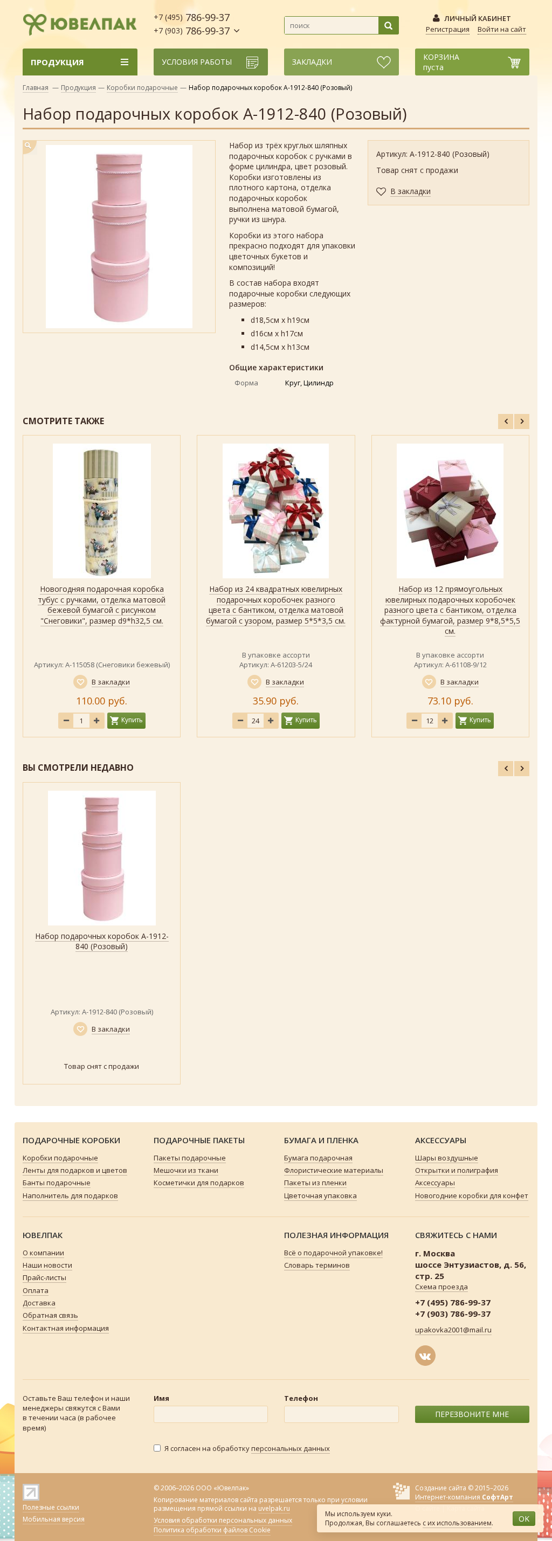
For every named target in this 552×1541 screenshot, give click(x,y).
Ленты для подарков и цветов (75, 1170)
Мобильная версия (54, 1519)
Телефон (301, 1398)
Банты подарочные (57, 1182)
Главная (36, 87)
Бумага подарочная (318, 1158)
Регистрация (448, 29)
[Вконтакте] (425, 1355)
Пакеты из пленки (315, 1182)
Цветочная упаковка (320, 1195)
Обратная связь (50, 1315)
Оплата (36, 1290)
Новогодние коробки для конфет (471, 1195)
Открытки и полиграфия (456, 1170)
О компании (43, 1252)
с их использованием (457, 1523)
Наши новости (47, 1265)
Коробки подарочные (142, 87)
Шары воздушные (446, 1158)
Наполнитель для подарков (70, 1195)
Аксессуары (435, 1182)
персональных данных (290, 1448)
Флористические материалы (333, 1170)
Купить (132, 719)
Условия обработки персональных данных (223, 1520)
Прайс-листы (44, 1277)
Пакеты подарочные (190, 1158)
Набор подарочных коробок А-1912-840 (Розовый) (102, 941)
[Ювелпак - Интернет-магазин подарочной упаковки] (80, 23)
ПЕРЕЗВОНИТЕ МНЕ (472, 1414)
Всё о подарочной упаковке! (333, 1252)
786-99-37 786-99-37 (192, 24)
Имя (161, 1398)
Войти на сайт (502, 29)
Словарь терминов (317, 1265)
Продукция (78, 87)
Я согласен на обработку (247, 1448)
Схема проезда (441, 1286)
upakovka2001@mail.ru (453, 1330)
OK (524, 1519)
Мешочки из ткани (186, 1170)
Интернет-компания (464, 1497)
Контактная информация (66, 1328)
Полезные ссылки (51, 1507)
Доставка (39, 1303)
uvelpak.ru (274, 1508)
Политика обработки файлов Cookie (212, 1530)
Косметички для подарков (199, 1182)
